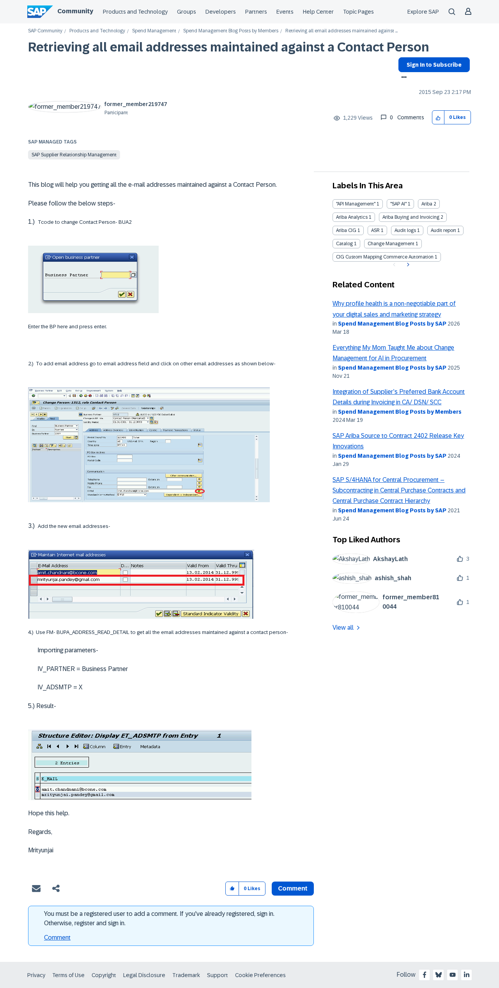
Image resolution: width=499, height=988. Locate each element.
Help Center (318, 12)
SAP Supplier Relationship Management (74, 155)
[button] (438, 117)
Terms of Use (68, 975)
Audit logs (405, 230)
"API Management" (355, 204)
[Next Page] (407, 265)
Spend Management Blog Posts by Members (230, 31)
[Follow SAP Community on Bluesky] (438, 975)
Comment (57, 937)
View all (343, 627)
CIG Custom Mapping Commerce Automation (385, 257)
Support (217, 975)
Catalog (344, 243)
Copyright (104, 975)
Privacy (36, 975)
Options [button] (402, 78)
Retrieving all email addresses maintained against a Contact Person (228, 47)
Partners (256, 12)
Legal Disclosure (144, 975)
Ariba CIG (346, 230)
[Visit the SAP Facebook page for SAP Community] (424, 975)
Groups (186, 12)
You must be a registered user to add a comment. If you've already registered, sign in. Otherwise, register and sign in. (159, 918)
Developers (220, 12)
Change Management (391, 243)
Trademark (186, 975)
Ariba (426, 204)
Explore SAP (423, 12)
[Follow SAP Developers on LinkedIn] (467, 975)
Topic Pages (358, 12)
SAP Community (45, 31)
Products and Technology (135, 12)
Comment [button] (293, 888)
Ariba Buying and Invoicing (410, 217)
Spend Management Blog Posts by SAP (392, 323)
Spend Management (154, 31)
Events (285, 12)
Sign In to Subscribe (434, 65)
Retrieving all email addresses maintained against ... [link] (341, 31)
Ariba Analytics (352, 217)
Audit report (443, 230)
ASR (375, 230)
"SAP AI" (398, 204)
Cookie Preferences (260, 975)
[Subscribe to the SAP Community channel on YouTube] (452, 975)
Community (75, 11)
